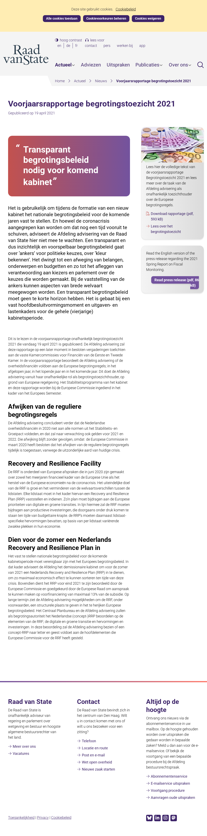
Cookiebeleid (126, 9)
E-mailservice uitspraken (170, 783)
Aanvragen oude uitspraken (173, 797)
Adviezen (91, 65)
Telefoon (89, 741)
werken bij (125, 45)
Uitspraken (118, 65)
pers (107, 45)
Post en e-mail (93, 755)
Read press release (176, 282)
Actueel (63, 65)
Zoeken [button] (200, 65)
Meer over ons (24, 746)
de (69, 45)
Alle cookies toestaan (61, 18)
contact (91, 45)
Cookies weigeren (148, 18)
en (60, 45)
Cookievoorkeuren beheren (106, 18)
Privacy (43, 817)
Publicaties (147, 65)
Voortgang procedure (168, 790)
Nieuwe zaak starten (98, 769)
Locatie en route (95, 748)
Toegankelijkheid (21, 817)
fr (77, 45)
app (142, 45)
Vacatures (21, 753)
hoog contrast (71, 40)
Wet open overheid (97, 762)
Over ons (178, 65)
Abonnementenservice (169, 776)
